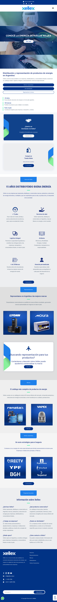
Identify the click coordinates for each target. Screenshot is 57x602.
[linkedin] (27, 3)
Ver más (28, 366)
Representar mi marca (28, 92)
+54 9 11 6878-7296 (29, 1)
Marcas (31, 557)
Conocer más (28, 136)
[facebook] (29, 3)
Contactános (28, 282)
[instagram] (24, 3)
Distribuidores (33, 560)
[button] (4, 40)
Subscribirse (39, 592)
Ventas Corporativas (34, 563)
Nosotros (32, 552)
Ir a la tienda (28, 165)
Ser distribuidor (28, 88)
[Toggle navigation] (53, 8)
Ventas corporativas (28, 85)
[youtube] (32, 3)
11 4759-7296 (9, 579)
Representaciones (34, 555)
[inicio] (27, 8)
